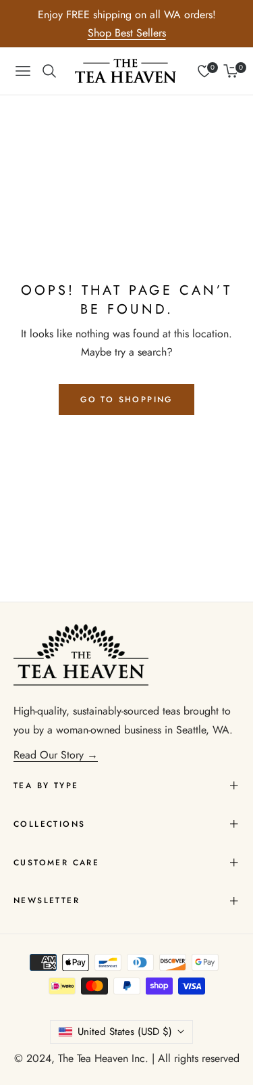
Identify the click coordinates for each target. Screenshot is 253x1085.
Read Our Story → (55, 755)
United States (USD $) (125, 1031)
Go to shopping (126, 399)
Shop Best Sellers (127, 33)
